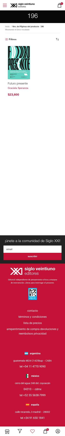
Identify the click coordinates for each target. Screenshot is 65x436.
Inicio (7, 26)
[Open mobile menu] (5, 5)
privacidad (40, 333)
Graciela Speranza (18, 88)
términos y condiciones (32, 316)
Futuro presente (18, 83)
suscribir (32, 256)
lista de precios (32, 323)
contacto (32, 310)
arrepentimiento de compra (23, 329)
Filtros (12, 39)
